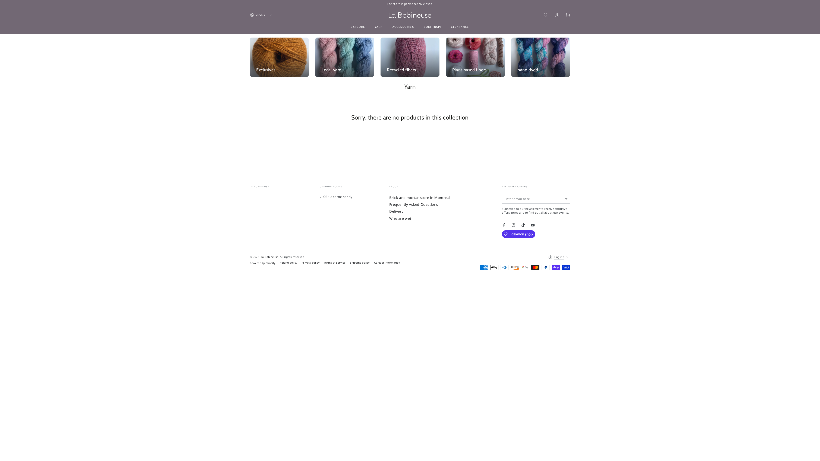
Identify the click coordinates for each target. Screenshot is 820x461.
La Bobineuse (269, 257)
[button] (545, 15)
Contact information (387, 262)
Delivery (396, 211)
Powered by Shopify (262, 263)
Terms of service (335, 262)
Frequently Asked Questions (413, 204)
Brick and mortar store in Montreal (419, 197)
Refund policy (288, 262)
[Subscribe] (567, 198)
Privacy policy (310, 262)
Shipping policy (360, 262)
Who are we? (400, 218)
